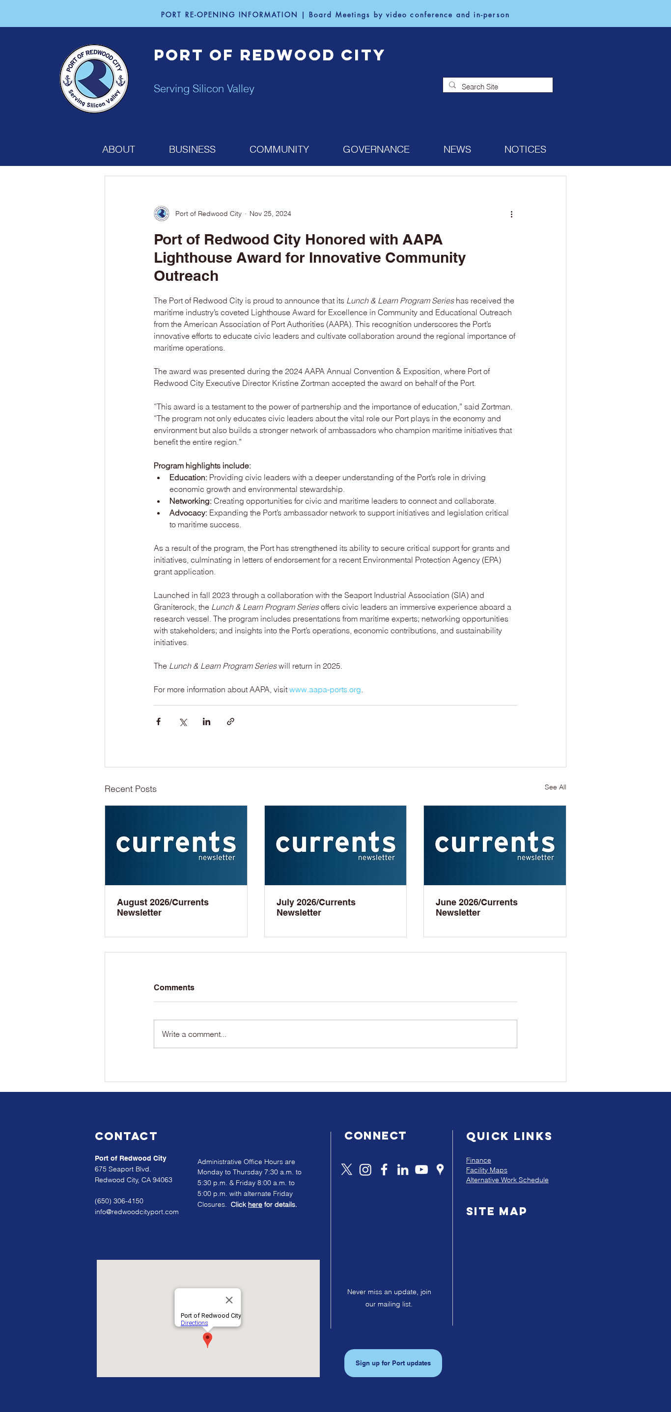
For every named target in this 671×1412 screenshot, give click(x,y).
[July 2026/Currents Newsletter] (336, 845)
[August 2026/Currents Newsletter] (176, 845)
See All (555, 787)
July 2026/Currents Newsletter (316, 907)
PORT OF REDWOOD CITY (270, 55)
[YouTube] (421, 1169)
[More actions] (511, 213)
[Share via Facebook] (158, 721)
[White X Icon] (347, 1169)
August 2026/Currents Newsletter (163, 907)
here (255, 1204)
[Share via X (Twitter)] (182, 721)
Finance (478, 1160)
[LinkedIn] (403, 1169)
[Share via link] (230, 721)
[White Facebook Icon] (384, 1169)
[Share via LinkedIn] (206, 721)
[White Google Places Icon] (440, 1169)
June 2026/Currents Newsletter (477, 907)
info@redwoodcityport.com (137, 1211)
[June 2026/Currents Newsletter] (495, 845)
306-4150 (128, 1200)
